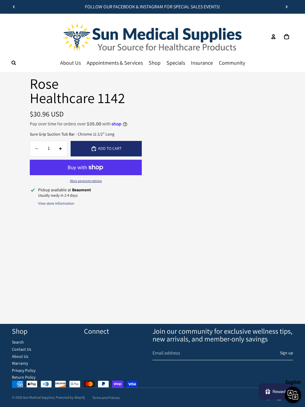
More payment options (86, 180)
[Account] (273, 36)
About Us (20, 356)
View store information (56, 203)
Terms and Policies (106, 397)
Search (18, 342)
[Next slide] (286, 6)
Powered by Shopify (70, 397)
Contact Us (21, 349)
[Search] (13, 62)
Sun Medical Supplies (38, 397)
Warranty (20, 363)
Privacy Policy (23, 370)
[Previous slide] (14, 6)
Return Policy (23, 377)
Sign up (286, 352)
